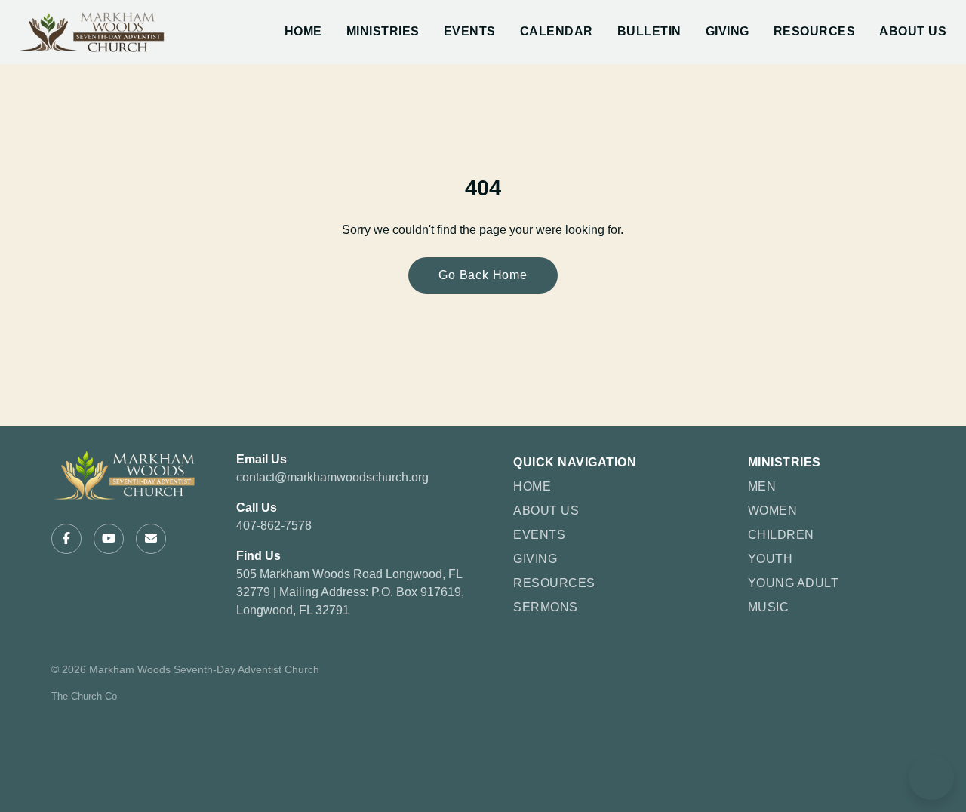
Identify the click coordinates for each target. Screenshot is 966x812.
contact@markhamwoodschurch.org (332, 477)
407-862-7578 (274, 525)
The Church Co (84, 696)
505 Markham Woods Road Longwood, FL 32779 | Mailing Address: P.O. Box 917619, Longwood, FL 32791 (350, 592)
